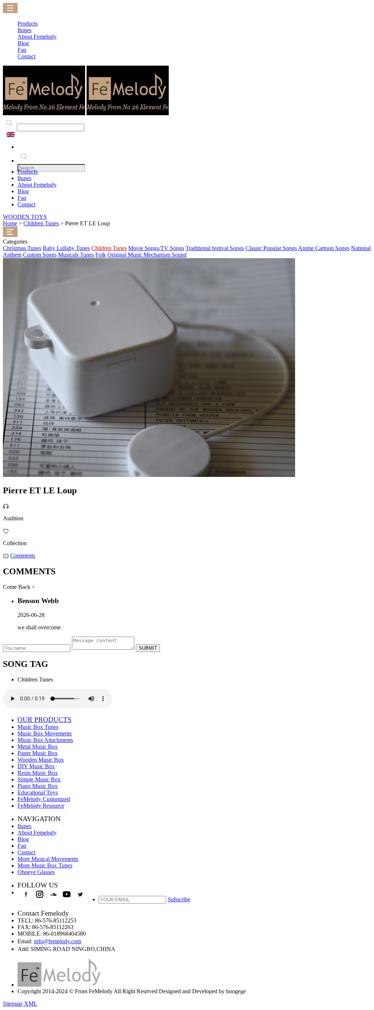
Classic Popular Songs (271, 248)
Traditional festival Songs (215, 248)
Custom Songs (40, 255)
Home (10, 223)
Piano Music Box (38, 786)
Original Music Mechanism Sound (147, 255)
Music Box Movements (45, 733)
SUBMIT (148, 648)
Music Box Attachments (45, 740)
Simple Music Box (39, 779)
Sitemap (12, 1004)
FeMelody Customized (44, 799)
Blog (23, 191)
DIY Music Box (36, 766)
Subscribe (179, 899)
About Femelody (37, 185)
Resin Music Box (38, 773)
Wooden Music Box (41, 760)
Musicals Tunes (76, 255)
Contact (26, 204)
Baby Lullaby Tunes (66, 248)
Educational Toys (38, 792)
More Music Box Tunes (45, 865)
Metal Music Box (38, 746)
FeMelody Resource (41, 806)
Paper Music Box (38, 753)
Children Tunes (41, 223)
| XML (29, 1004)
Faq (22, 198)
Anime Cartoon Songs (324, 248)
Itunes (24, 178)
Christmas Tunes (22, 248)
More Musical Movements (48, 859)
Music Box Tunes (38, 727)
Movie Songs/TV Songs (156, 248)
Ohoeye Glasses (36, 872)
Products (28, 171)
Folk (100, 255)
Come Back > (19, 587)
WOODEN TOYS (25, 217)
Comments (22, 555)
